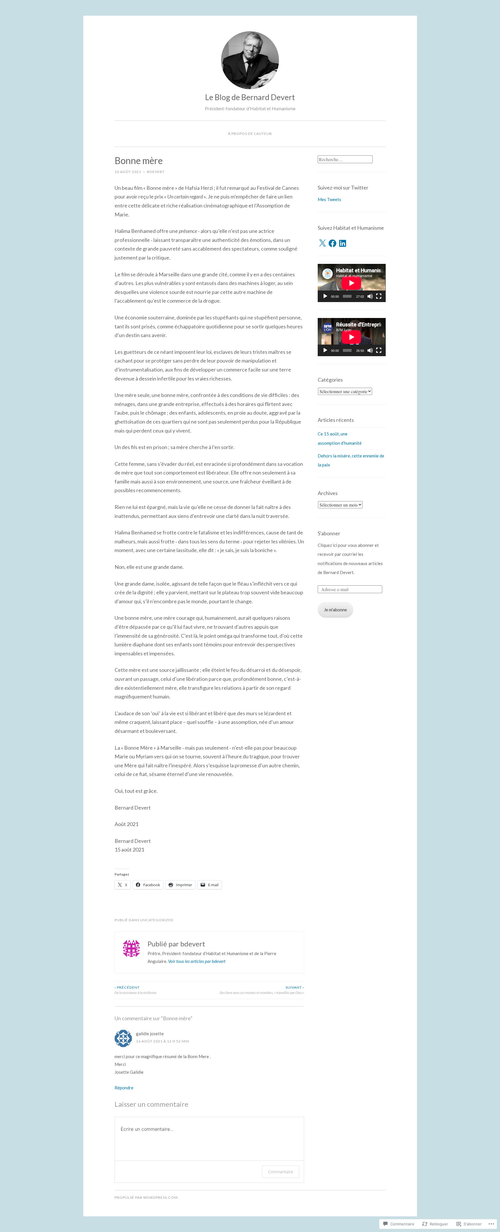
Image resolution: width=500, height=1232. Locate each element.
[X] (322, 243)
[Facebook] (332, 243)
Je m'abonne (335, 609)
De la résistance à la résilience (136, 990)
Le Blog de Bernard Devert (250, 97)
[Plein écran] (379, 296)
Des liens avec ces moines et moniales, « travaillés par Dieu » (262, 990)
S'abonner (329, 533)
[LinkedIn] (342, 243)
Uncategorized (157, 920)
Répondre (124, 1087)
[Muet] (370, 296)
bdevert (156, 172)
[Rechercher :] (345, 159)
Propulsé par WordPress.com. (147, 1197)
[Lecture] (325, 296)
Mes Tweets (329, 199)
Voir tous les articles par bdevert (196, 961)
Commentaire (280, 1171)
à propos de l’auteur (250, 133)
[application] (351, 283)
